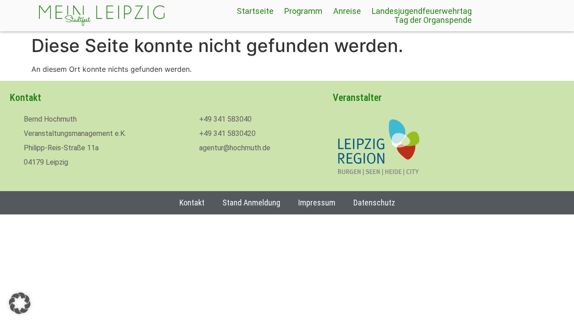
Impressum (316, 202)
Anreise (347, 11)
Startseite (255, 11)
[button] (19, 303)
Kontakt (191, 202)
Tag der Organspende (433, 20)
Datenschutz (374, 202)
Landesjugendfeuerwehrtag (422, 11)
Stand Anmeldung (251, 202)
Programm (303, 11)
